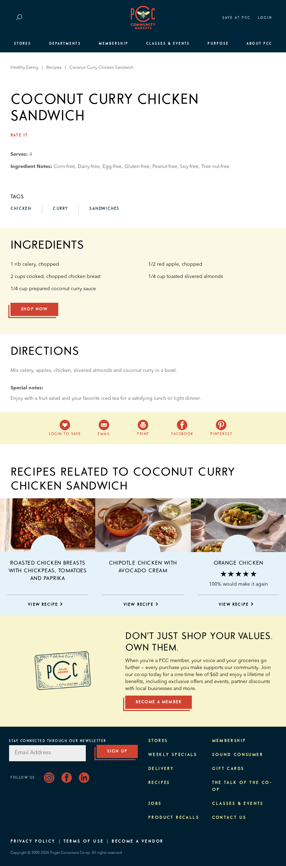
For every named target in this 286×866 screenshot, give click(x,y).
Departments (65, 43)
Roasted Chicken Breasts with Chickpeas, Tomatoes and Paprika (48, 570)
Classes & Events (168, 43)
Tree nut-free (215, 166)
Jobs (155, 804)
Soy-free (189, 166)
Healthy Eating (24, 68)
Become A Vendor (137, 841)
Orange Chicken (238, 563)
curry (60, 209)
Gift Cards (228, 769)
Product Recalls (173, 818)
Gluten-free (137, 166)
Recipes (53, 68)
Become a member (158, 702)
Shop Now (34, 309)
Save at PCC (236, 18)
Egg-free (112, 166)
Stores (22, 43)
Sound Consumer (237, 755)
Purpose (218, 43)
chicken (20, 209)
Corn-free (64, 166)
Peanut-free (164, 166)
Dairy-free (89, 166)
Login (265, 18)
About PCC (259, 43)
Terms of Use (83, 841)
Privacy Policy (32, 841)
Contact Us (229, 818)
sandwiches (104, 209)
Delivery (161, 769)
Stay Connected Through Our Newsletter (57, 741)
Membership (113, 43)
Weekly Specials (172, 755)
